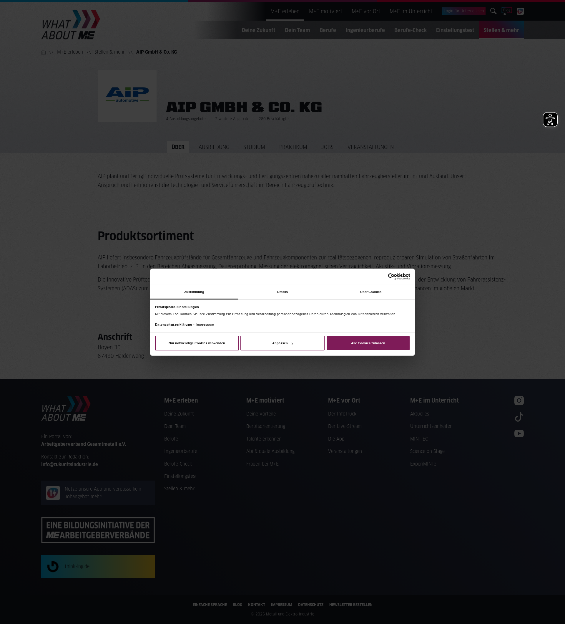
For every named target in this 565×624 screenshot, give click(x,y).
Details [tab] (282, 291)
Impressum (205, 324)
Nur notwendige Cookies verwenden (197, 343)
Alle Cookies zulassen (368, 343)
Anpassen (280, 343)
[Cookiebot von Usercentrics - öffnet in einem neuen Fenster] (384, 276)
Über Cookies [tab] (370, 291)
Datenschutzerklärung (173, 324)
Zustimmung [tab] (194, 291)
